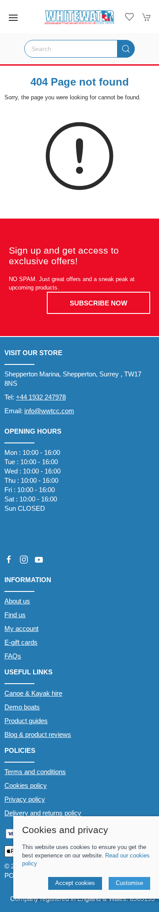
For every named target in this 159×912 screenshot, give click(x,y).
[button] (13, 17)
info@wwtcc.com (49, 411)
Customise (129, 883)
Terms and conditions (35, 771)
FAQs (12, 656)
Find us (15, 614)
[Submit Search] (126, 49)
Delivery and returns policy (42, 813)
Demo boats (22, 707)
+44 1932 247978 (41, 397)
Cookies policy (25, 785)
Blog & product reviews (37, 734)
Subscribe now (98, 303)
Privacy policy (24, 799)
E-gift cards (21, 642)
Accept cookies (75, 883)
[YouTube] (38, 559)
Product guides (26, 720)
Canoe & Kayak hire (33, 693)
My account (21, 628)
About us (17, 601)
